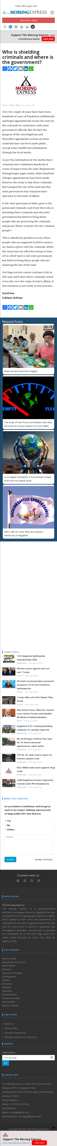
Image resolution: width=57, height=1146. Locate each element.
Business (6, 969)
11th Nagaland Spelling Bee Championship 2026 (31, 658)
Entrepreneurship (11, 998)
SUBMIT (10, 859)
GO (5, 1063)
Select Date (8, 1052)
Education (7, 990)
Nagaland (22, 663)
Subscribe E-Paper (28, 20)
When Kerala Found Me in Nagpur (21, 371)
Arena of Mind (9, 958)
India (19, 721)
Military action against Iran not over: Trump (33, 670)
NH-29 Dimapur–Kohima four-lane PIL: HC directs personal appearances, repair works (34, 742)
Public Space (8, 105)
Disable (6, 980)
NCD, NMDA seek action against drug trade (36, 769)
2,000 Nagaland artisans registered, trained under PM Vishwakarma (35, 782)
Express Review (10, 1005)
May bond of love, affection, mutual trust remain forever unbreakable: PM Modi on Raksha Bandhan (35, 714)
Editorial (6, 987)
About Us (9, 1023)
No (8, 825)
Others (10, 829)
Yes (8, 820)
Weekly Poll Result (43, 859)
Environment (8, 1001)
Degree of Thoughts (12, 972)
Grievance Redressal (15, 1032)
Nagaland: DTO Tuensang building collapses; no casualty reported (34, 728)
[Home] (26, 11)
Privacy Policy (11, 1028)
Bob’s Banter (8, 965)
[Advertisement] (20, 562)
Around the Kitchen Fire (14, 962)
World (20, 676)
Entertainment (9, 994)
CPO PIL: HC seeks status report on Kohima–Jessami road (34, 757)
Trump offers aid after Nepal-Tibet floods (35, 699)
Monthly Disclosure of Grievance (21, 1037)
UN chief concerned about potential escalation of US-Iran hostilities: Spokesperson (35, 685)
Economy (6, 983)
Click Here (48, 39)
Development (9, 976)
